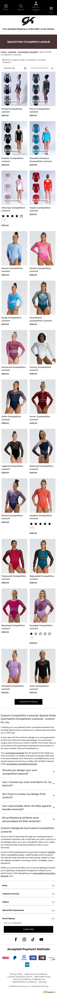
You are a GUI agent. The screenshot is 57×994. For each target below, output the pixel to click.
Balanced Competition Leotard (41, 468)
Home (4, 52)
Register (36, 11)
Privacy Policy (16, 974)
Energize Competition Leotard (41, 627)
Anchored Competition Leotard (14, 369)
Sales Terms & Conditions (36, 974)
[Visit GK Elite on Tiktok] (32, 939)
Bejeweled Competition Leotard (42, 578)
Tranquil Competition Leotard (13, 688)
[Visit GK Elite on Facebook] (15, 939)
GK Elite (51, 852)
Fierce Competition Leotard (40, 111)
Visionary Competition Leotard (13, 209)
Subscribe (28, 929)
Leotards (12, 52)
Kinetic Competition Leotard (40, 270)
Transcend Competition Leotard (14, 578)
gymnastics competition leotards (22, 764)
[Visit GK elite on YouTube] (41, 939)
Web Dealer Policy (42, 976)
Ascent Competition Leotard (12, 270)
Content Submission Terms (20, 976)
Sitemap (42, 982)
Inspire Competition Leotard (40, 209)
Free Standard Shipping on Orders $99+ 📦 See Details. (28, 29)
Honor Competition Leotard (40, 418)
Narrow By (9, 68)
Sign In (35, 7)
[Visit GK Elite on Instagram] (24, 939)
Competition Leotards (28, 52)
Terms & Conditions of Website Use (29, 979)
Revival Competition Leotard (12, 517)
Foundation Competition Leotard (41, 319)
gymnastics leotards (14, 753)
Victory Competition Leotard (40, 369)
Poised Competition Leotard (12, 111)
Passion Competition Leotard (13, 160)
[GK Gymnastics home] (28, 20)
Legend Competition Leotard (12, 468)
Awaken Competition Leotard (41, 517)
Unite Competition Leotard (11, 418)
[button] (42, 68)
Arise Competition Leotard (39, 688)
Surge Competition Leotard (11, 319)
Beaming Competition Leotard (13, 627)
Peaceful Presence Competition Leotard (41, 160)
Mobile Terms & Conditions (24, 982)
